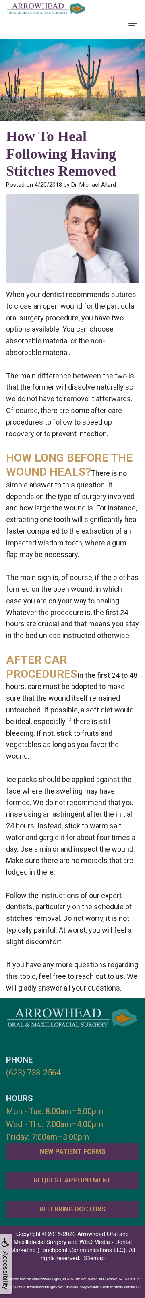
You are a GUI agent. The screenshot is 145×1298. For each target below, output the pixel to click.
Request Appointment (72, 1180)
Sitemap (94, 1258)
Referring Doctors (72, 1209)
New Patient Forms (73, 1152)
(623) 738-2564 (33, 1072)
